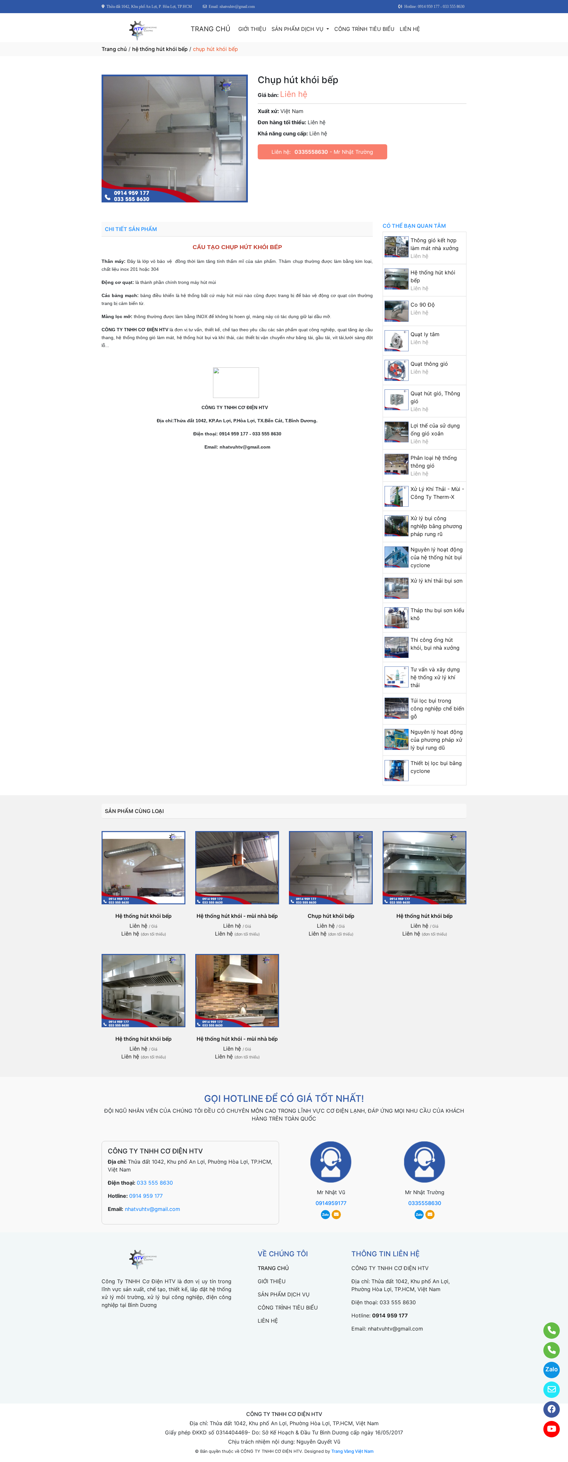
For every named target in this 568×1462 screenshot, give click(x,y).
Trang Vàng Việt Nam (352, 1451)
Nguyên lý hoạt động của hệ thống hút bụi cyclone (437, 557)
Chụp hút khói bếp (331, 916)
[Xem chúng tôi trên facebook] (547, 1409)
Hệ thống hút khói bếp (143, 916)
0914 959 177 (146, 1196)
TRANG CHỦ (210, 29)
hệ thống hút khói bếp (160, 49)
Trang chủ (114, 49)
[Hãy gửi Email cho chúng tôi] (547, 1390)
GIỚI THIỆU (252, 29)
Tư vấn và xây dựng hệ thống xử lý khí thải (435, 677)
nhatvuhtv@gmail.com (152, 1209)
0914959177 (331, 1203)
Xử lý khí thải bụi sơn (436, 580)
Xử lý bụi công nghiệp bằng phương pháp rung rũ (436, 526)
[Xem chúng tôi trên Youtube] (547, 1429)
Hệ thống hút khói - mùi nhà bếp (237, 916)
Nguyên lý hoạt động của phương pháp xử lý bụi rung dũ (437, 740)
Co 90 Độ (423, 304)
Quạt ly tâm (425, 334)
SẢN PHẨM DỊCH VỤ (298, 29)
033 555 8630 (155, 1182)
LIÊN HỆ (410, 29)
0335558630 (311, 152)
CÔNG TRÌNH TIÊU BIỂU (364, 29)
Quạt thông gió (429, 363)
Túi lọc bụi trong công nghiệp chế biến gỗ (437, 708)
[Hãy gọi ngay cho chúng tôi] (547, 1350)
